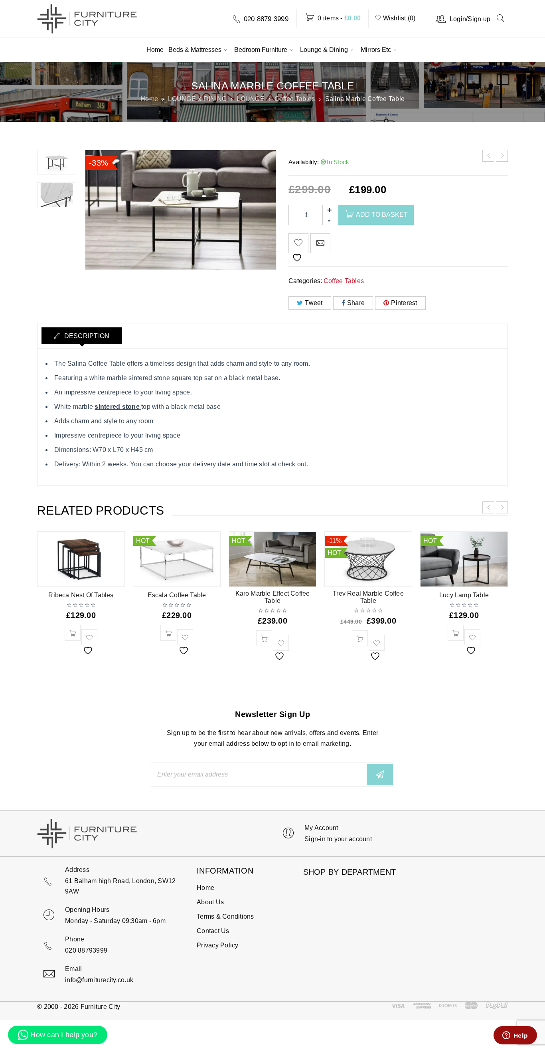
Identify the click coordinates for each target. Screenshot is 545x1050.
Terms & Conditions (225, 916)
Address (77, 869)
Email (73, 968)
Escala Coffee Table (177, 595)
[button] (57, 1035)
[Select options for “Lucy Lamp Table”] (456, 633)
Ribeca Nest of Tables (80, 595)
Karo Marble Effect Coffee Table (272, 597)
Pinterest (404, 302)
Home (149, 98)
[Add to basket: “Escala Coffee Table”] (168, 633)
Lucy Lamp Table (464, 595)
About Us (210, 902)
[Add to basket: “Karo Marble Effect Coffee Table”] (264, 638)
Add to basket (382, 214)
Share (356, 302)
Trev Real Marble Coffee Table (368, 597)
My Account (321, 827)
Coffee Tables (294, 98)
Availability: (303, 162)
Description (85, 336)
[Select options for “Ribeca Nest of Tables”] (73, 633)
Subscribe (380, 774)
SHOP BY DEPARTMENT (349, 870)
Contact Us (213, 930)
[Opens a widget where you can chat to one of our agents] (515, 1036)
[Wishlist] (298, 243)
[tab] (81, 335)
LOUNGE (251, 98)
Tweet (313, 302)
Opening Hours (87, 909)
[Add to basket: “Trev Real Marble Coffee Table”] (360, 638)
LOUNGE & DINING (197, 98)
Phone (74, 939)
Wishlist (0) (398, 18)
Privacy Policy (218, 945)
